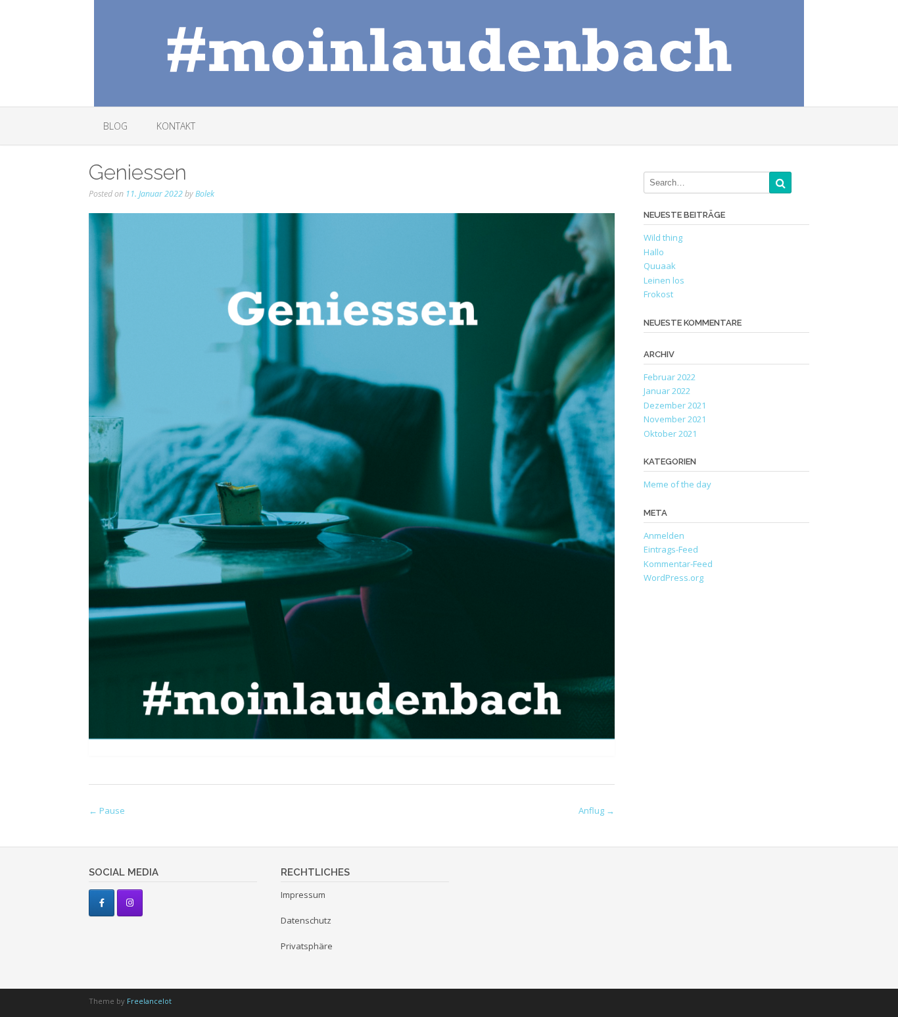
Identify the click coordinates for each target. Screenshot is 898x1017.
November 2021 (675, 419)
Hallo (654, 252)
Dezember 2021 (675, 405)
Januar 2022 (667, 391)
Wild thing (663, 237)
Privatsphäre (307, 946)
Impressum (303, 895)
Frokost (658, 294)
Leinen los (664, 280)
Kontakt (175, 126)
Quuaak (660, 266)
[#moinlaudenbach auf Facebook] (101, 902)
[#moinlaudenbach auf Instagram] (130, 902)
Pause (107, 810)
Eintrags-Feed (671, 549)
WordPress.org (673, 577)
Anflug (597, 810)
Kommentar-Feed (678, 564)
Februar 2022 (670, 377)
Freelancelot (149, 1001)
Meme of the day (677, 484)
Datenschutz (306, 920)
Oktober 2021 (670, 433)
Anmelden (664, 535)
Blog (115, 126)
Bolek (204, 193)
